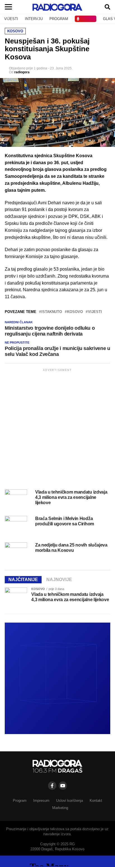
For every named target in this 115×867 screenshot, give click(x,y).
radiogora (22, 72)
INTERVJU (34, 19)
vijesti (95, 312)
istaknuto (51, 312)
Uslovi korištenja (69, 800)
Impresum (41, 800)
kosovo (75, 312)
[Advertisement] (57, 430)
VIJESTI (11, 19)
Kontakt (96, 800)
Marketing (60, 808)
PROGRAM (58, 19)
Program (20, 800)
